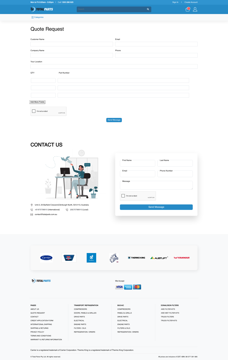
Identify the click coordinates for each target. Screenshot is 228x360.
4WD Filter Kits (168, 309)
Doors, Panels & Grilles (85, 313)
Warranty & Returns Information (46, 340)
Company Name (37, 51)
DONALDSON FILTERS (170, 305)
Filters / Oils (80, 328)
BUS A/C (120, 305)
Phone (118, 51)
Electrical (79, 320)
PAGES (33, 305)
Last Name (164, 160)
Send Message (114, 120)
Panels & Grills (124, 313)
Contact (34, 317)
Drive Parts (79, 317)
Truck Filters (167, 317)
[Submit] (148, 9)
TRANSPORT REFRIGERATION (86, 305)
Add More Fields (37, 102)
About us (35, 309)
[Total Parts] (42, 9)
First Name (127, 160)
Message (126, 181)
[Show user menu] (195, 9)
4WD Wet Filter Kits (170, 313)
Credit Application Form (42, 320)
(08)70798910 (76, 210)
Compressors (80, 309)
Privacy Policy (37, 332)
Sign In (175, 2)
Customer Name (37, 39)
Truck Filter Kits (169, 320)
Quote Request (38, 313)
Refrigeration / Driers (84, 332)
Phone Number (166, 171)
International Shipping (41, 324)
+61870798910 (41, 210)
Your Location (36, 62)
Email (117, 39)
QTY (32, 73)
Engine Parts (80, 324)
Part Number (64, 73)
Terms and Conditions (41, 336)
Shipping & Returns (39, 328)
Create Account (191, 2)
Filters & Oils (123, 328)
